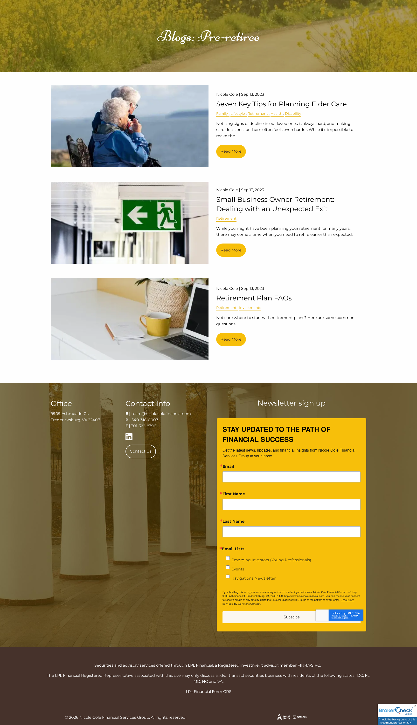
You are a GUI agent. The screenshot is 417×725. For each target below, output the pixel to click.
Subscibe (292, 617)
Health (276, 113)
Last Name (233, 521)
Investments (250, 307)
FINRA (304, 665)
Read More (231, 151)
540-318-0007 (145, 420)
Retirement (258, 113)
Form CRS (221, 691)
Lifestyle (237, 113)
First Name (233, 494)
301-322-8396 (143, 426)
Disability (293, 113)
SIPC (315, 665)
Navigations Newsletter (253, 578)
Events (237, 569)
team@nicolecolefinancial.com (161, 413)
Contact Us (141, 451)
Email (228, 466)
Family (222, 113)
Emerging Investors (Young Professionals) (271, 560)
